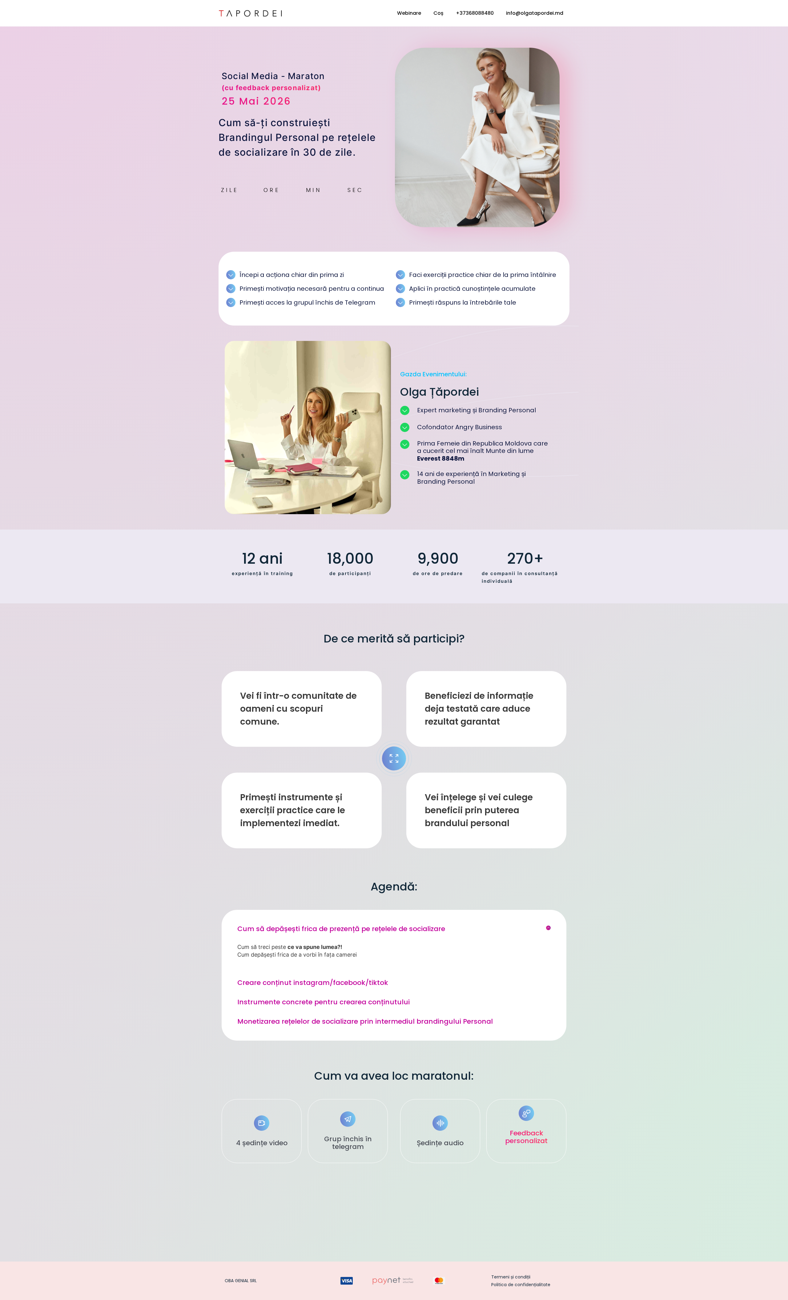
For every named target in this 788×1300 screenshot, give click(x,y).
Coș (438, 13)
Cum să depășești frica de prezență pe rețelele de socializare (341, 929)
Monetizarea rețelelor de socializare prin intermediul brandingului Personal (365, 1021)
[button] (394, 928)
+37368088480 (475, 13)
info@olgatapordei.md (534, 13)
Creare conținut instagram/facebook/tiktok (312, 982)
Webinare (409, 13)
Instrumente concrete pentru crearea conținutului (323, 1002)
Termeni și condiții (510, 1277)
